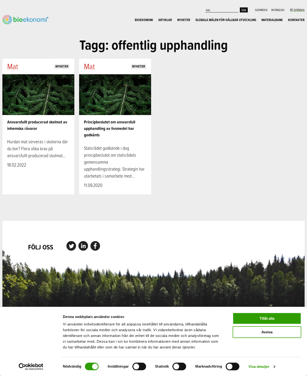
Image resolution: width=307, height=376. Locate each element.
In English (277, 10)
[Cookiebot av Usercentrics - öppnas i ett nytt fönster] (31, 366)
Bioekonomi (144, 20)
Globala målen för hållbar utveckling (225, 20)
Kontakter (296, 20)
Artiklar (165, 20)
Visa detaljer (258, 366)
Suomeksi (261, 10)
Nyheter (183, 20)
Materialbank (272, 20)
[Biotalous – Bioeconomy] (25, 19)
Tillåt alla (267, 318)
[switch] (139, 366)
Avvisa (266, 332)
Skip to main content (19, 29)
